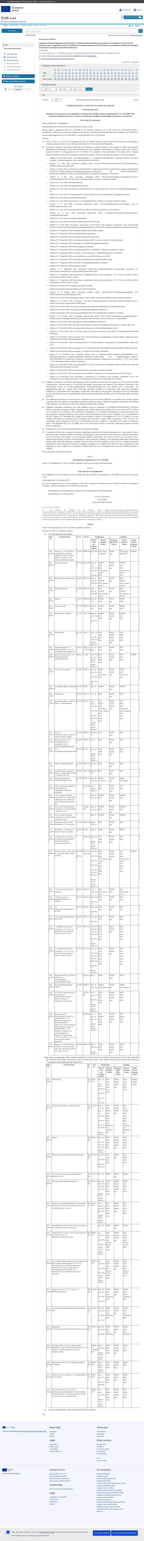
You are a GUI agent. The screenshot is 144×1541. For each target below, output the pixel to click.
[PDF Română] (122, 76)
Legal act (18, 89)
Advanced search (136, 35)
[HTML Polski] (115, 73)
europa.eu (17, 1473)
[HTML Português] (119, 73)
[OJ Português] (119, 79)
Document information (12, 49)
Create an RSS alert (13, 70)
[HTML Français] (83, 73)
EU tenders (100, 1447)
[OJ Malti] (108, 79)
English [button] (139, 10)
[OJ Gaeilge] (87, 79)
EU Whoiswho (101, 1451)
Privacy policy (54, 1499)
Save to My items (13, 63)
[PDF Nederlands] (112, 76)
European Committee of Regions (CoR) (109, 1495)
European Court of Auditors (105, 1488)
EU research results (103, 1449)
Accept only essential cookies (124, 1533)
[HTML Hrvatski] (90, 73)
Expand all (126, 62)
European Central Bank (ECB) (106, 1485)
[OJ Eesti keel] (73, 79)
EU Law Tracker (102, 1460)
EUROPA (5, 25)
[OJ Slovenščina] (129, 79)
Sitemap (52, 1436)
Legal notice (53, 1444)
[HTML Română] (122, 73)
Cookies (52, 1504)
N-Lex (98, 1458)
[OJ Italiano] (94, 79)
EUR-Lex (8, 18)
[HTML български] (55, 73)
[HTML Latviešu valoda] (97, 73)
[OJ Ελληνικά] (76, 79)
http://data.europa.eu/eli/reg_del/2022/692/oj (58, 59)
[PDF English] (80, 76)
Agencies (100, 1511)
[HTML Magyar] (104, 73)
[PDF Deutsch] (69, 76)
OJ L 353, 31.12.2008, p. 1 (53, 507)
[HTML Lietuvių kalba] (101, 73)
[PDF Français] (83, 76)
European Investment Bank (105, 1497)
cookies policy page (47, 1532)
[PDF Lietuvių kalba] (101, 76)
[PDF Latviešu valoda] (97, 76)
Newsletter (100, 1434)
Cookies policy (54, 1447)
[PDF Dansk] (66, 76)
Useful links (100, 1436)
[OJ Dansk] (66, 79)
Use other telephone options (58, 1476)
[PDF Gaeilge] (87, 76)
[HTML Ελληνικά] (76, 73)
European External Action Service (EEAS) (109, 1490)
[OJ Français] (83, 79)
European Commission (104, 1481)
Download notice (13, 60)
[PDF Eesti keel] (73, 76)
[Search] (140, 31)
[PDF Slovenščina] (129, 76)
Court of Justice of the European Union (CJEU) (111, 1483)
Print (138, 26)
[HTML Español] (59, 73)
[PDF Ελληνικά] (76, 76)
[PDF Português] (119, 76)
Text (6, 45)
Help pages (53, 1431)
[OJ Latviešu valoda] (97, 79)
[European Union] (7, 1470)
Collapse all (135, 62)
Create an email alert (14, 67)
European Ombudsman (104, 1500)
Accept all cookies (101, 1533)
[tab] (89, 65)
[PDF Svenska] (136, 76)
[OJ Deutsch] (69, 79)
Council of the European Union (106, 1478)
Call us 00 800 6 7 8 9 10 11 (58, 1474)
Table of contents (12, 76)
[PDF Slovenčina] (126, 76)
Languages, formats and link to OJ (54, 66)
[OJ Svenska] (136, 79)
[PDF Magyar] (104, 76)
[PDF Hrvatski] (90, 76)
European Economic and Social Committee (110, 1492)
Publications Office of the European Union (33, 1431)
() (76, 135)
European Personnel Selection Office (108, 1507)
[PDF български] (55, 76)
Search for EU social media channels (61, 1489)
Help (131, 26)
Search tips (32, 35)
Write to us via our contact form (59, 1478)
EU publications (102, 1454)
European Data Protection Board (107, 1504)
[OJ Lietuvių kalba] (101, 79)
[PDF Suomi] (133, 76)
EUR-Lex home (15, 25)
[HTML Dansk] (66, 73)
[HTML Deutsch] (69, 73)
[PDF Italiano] (94, 76)
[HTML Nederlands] (112, 73)
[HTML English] (80, 73)
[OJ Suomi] (133, 79)
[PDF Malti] (108, 76)
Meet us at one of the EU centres (60, 1481)
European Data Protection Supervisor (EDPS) (111, 1502)
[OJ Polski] (115, 79)
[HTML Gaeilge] (87, 73)
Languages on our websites (58, 1497)
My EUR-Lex (126, 10)
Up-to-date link (12, 54)
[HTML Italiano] (94, 73)
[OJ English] (80, 79)
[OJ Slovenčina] (126, 79)
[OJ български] (55, 79)
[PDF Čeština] (62, 76)
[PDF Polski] (115, 76)
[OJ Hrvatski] (90, 79)
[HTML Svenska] (136, 73)
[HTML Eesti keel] (73, 73)
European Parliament (103, 1474)
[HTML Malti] (108, 73)
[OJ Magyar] (104, 79)
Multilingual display (49, 85)
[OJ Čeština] (62, 79)
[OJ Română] (122, 79)
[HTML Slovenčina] (126, 73)
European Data (101, 1444)
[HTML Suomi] (133, 73)
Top (43, 1414)
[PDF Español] (59, 76)
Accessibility (54, 1449)
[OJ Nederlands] (112, 79)
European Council (102, 1476)
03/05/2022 (18, 86)
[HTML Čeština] (62, 73)
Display (89, 89)
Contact (52, 1434)
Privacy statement (55, 1451)
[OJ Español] (59, 79)
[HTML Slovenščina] (129, 73)
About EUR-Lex (101, 1431)
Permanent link (12, 57)
